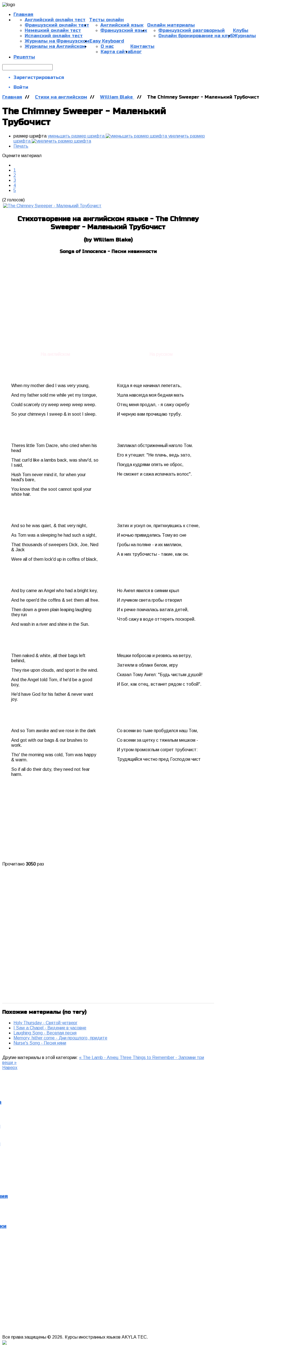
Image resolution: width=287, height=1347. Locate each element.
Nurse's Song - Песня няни (39, 1043)
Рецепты (24, 57)
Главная (23, 14)
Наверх (9, 1067)
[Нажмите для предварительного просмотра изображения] (52, 205)
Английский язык (122, 25)
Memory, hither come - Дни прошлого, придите (60, 1038)
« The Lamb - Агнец (99, 1057)
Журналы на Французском (57, 41)
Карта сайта (115, 51)
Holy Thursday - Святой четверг (45, 1022)
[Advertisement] (108, 299)
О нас (107, 46)
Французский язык (123, 30)
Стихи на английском (61, 97)
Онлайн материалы (171, 25)
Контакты (142, 46)
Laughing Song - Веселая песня (45, 1032)
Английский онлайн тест (55, 19)
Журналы (244, 35)
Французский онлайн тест (57, 25)
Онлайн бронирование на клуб (195, 35)
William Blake (117, 97)
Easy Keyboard (106, 41)
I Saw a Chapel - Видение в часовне (49, 1027)
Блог (136, 51)
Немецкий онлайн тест (53, 30)
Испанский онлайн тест (54, 35)
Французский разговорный (191, 30)
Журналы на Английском (55, 46)
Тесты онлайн (106, 19)
